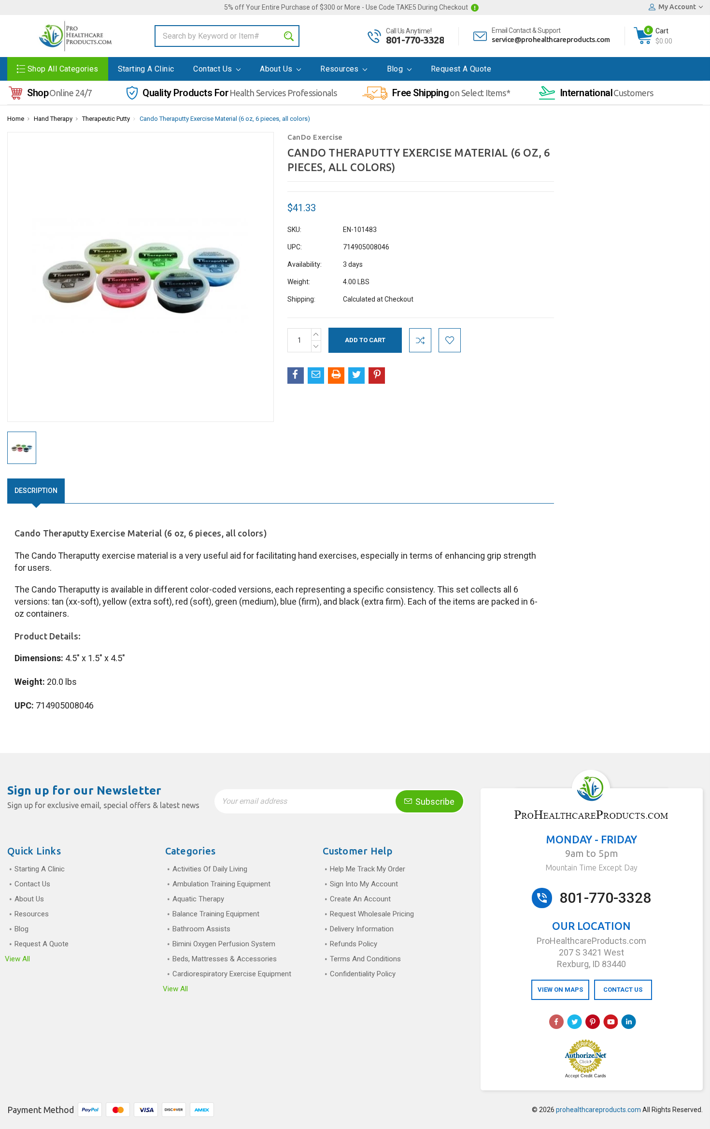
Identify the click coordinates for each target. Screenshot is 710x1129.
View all (17, 959)
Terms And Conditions (365, 959)
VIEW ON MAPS (560, 989)
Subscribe (433, 801)
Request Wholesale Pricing (372, 914)
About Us (277, 68)
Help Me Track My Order (367, 869)
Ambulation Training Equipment (221, 884)
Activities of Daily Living (209, 869)
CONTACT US (622, 989)
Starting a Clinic (146, 68)
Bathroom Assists (201, 929)
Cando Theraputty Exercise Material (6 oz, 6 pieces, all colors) (225, 118)
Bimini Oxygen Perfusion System (223, 944)
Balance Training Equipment (215, 914)
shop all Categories (63, 68)
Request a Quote (461, 68)
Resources (340, 68)
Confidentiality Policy (363, 974)
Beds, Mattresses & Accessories (224, 959)
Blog (396, 68)
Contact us (213, 68)
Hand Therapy (53, 118)
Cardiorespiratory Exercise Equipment (231, 974)
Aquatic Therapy (198, 899)
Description (35, 490)
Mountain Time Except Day (591, 867)
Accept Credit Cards (585, 1075)
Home (15, 118)
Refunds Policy (353, 944)
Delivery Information (362, 929)
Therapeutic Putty (106, 118)
